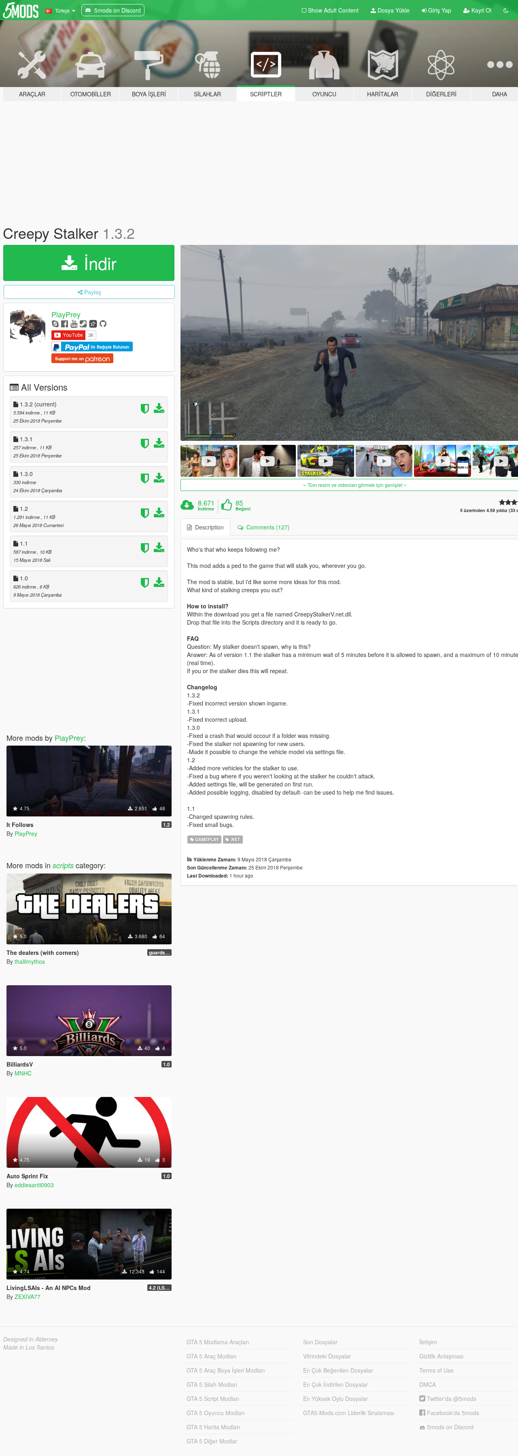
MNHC (23, 1073)
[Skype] (55, 323)
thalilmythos (30, 961)
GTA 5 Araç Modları (211, 1356)
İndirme (206, 508)
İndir (98, 263)
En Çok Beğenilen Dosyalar (338, 1370)
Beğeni (243, 508)
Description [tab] (208, 527)
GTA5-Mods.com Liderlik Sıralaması (348, 1413)
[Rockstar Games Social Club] (93, 323)
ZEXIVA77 (27, 1296)
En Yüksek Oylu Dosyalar (335, 1398)
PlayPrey (66, 314)
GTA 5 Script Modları (213, 1398)
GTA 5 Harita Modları (213, 1427)
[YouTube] (74, 323)
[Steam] (83, 323)
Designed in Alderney (30, 1339)
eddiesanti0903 (34, 1185)
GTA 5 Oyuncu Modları (215, 1413)
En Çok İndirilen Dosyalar (335, 1384)
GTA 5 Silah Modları (212, 1384)
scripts (63, 865)
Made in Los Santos (28, 1347)
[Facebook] (64, 323)
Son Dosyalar (320, 1342)
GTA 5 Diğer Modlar (212, 1441)
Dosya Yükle (393, 10)
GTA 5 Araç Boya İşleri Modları (226, 1370)
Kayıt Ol (480, 10)
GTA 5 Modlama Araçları (218, 1342)
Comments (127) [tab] (266, 527)
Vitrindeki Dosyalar (327, 1356)
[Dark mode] (505, 10)
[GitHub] (103, 323)
